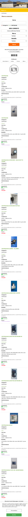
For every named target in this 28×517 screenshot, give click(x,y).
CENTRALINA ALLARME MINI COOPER (10, 293)
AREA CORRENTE (14, 28)
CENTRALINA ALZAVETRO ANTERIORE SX (11, 380)
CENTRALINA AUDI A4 (6, 425)
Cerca (14, 20)
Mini (2, 298)
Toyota (2, 81)
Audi (2, 430)
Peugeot (3, 254)
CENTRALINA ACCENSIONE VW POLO (10, 205)
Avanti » (18, 51)
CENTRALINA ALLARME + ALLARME (10, 248)
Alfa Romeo (3, 167)
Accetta (14, 514)
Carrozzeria (3, 10)
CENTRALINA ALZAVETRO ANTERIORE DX (11, 336)
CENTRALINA (4, 75)
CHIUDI (26, 503)
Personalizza (14, 510)
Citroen (3, 123)
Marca (14, 33)
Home (9, 25)
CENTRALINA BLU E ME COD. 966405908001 (12, 470)
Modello (14, 38)
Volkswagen (4, 211)
